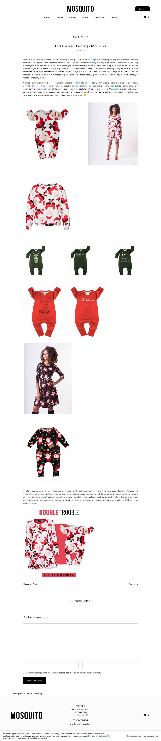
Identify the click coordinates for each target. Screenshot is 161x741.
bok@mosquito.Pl (80, 715)
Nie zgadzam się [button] (133, 736)
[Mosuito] (80, 9)
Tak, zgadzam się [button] (150, 736)
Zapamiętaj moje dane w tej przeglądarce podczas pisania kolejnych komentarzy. (64, 672)
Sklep (141, 8)
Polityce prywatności (97, 736)
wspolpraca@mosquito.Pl (80, 724)
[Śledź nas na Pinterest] (148, 17)
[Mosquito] (26, 715)
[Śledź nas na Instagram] (144, 17)
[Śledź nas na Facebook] (141, 17)
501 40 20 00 (82, 712)
